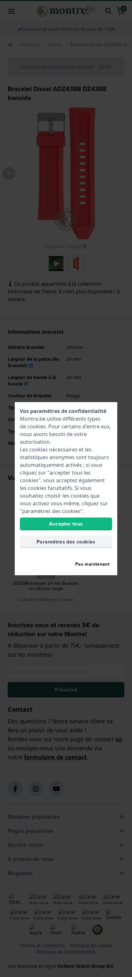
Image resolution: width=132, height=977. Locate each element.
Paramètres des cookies (66, 541)
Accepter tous (66, 523)
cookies (36, 426)
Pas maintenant (92, 564)
